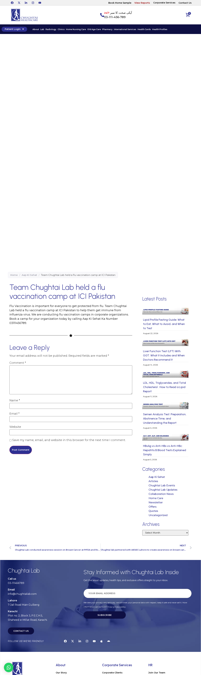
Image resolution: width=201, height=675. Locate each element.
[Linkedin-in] (26, 2)
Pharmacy (107, 29)
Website (15, 426)
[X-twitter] (19, 2)
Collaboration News (161, 493)
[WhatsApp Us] (8, 667)
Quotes (153, 510)
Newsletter (156, 502)
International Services (125, 29)
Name (14, 400)
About (36, 29)
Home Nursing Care (76, 29)
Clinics (61, 29)
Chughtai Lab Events (162, 485)
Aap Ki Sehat (29, 274)
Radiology (51, 29)
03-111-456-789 (115, 17)
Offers (153, 506)
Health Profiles (159, 29)
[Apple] (101, 641)
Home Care (156, 498)
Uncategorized (158, 515)
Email (14, 413)
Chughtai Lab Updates (163, 489)
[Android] (108, 641)
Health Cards (144, 29)
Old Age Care (94, 29)
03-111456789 (16, 583)
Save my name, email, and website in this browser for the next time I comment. (69, 440)
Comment (17, 362)
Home (14, 274)
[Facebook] (12, 2)
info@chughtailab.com (22, 593)
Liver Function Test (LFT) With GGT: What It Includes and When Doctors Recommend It (164, 355)
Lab (42, 29)
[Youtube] (39, 2)
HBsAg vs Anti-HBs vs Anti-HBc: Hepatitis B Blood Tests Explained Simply (164, 450)
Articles (153, 481)
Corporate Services (164, 2)
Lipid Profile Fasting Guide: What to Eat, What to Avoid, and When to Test (164, 324)
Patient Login (13, 29)
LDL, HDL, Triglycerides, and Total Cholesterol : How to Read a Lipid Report (164, 387)
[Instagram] (32, 2)
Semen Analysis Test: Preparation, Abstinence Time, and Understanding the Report (164, 419)
